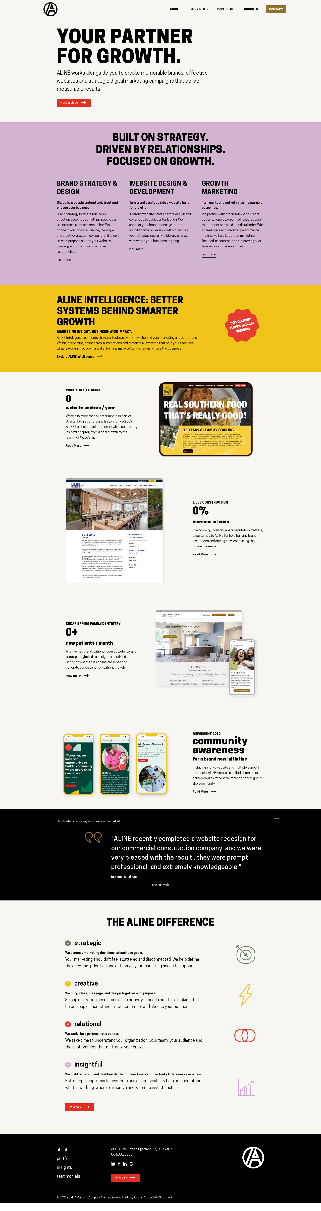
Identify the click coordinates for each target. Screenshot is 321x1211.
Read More (73, 445)
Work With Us (69, 102)
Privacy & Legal (133, 1197)
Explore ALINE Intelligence (75, 356)
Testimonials (69, 1177)
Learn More (64, 260)
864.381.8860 (122, 1154)
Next (277, 817)
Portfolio (65, 1159)
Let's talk (75, 1107)
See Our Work (160, 885)
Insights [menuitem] (251, 9)
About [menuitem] (175, 9)
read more (73, 675)
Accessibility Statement (158, 1197)
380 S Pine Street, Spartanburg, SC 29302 (141, 1149)
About (62, 1150)
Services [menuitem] (198, 9)
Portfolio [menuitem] (225, 9)
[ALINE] (50, 9)
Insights (64, 1168)
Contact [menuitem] (276, 9)
